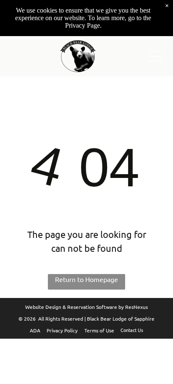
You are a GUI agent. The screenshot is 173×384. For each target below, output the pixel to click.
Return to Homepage (86, 279)
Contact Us (132, 330)
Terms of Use (99, 330)
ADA (35, 330)
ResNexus (136, 306)
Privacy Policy (62, 330)
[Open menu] (155, 56)
